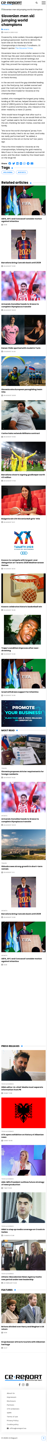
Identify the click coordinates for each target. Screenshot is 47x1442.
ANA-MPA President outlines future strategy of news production (22, 1183)
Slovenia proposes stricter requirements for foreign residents (22, 772)
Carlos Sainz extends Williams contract (20, 433)
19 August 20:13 (9, 569)
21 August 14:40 (9, 351)
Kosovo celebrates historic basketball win (21, 606)
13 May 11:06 (7, 1093)
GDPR (9, 1413)
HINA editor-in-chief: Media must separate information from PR (22, 1088)
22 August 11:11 (8, 872)
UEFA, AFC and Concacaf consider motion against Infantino (21, 220)
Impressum (11, 1397)
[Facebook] (20, 1385)
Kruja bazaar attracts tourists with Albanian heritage (23, 1343)
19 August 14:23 (9, 654)
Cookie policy (12, 1424)
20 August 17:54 (9, 481)
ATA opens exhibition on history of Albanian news (22, 1135)
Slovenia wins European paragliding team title (21, 390)
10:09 (5, 225)
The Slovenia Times (24, 48)
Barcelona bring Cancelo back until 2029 (21, 262)
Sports (6, 29)
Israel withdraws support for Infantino (20, 692)
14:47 (5, 1348)
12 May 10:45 (7, 1141)
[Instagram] (24, 1385)
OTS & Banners (13, 1409)
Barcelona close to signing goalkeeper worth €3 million (23, 476)
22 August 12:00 (9, 266)
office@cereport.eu (18, 1428)
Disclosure (11, 1401)
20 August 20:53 (9, 395)
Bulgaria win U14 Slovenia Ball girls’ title (20, 519)
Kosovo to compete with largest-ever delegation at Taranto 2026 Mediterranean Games (22, 563)
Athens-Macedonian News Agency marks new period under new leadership (21, 1278)
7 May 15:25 (7, 1188)
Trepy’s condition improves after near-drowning (20, 649)
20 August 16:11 (9, 522)
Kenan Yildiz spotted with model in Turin (20, 348)
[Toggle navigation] (44, 3)
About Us (11, 1393)
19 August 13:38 (9, 695)
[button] (9, 163)
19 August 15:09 (9, 610)
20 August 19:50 (9, 437)
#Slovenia (7, 172)
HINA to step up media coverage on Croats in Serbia (23, 1230)
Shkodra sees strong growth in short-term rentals (21, 867)
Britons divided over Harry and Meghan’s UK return (22, 1327)
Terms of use (12, 1417)
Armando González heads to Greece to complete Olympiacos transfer (20, 305)
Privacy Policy (12, 1420)
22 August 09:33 (9, 310)
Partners (10, 1405)
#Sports (22, 172)
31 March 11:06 (8, 1235)
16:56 (5, 1333)
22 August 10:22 (9, 777)
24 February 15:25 (10, 1283)
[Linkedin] (27, 1385)
